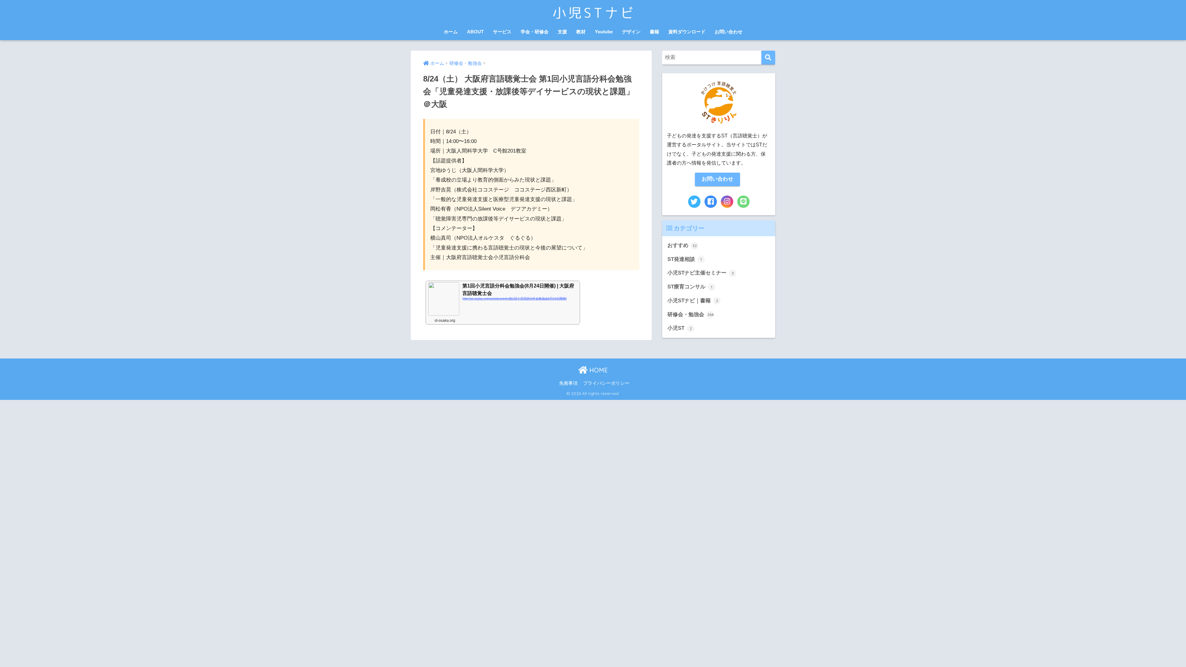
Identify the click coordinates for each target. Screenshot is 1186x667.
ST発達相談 (684, 259)
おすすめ (682, 245)
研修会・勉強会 (690, 314)
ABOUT (475, 31)
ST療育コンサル (689, 287)
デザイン (631, 31)
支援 (562, 31)
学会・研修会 (535, 31)
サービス (502, 31)
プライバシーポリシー (606, 383)
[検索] (768, 58)
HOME (597, 370)
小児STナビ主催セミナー (700, 273)
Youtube (604, 31)
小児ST (679, 328)
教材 (581, 31)
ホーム (451, 31)
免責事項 (568, 383)
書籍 (654, 31)
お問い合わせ (728, 31)
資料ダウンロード (686, 31)
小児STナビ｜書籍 (692, 301)
